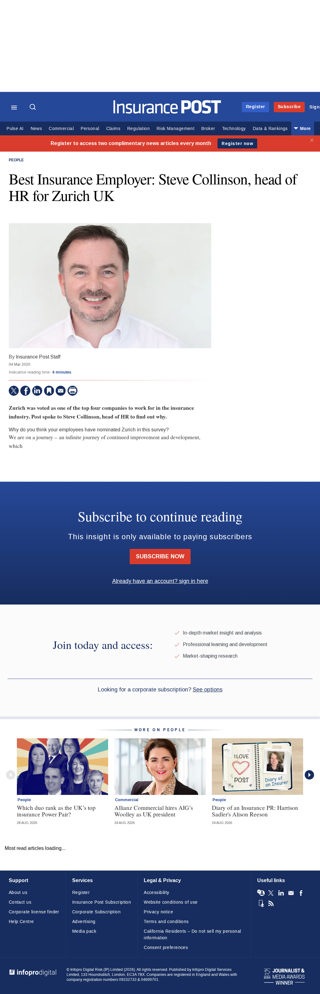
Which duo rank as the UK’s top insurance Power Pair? (56, 810)
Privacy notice (158, 912)
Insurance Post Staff (38, 357)
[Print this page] (73, 391)
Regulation (138, 128)
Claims (113, 128)
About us (18, 893)
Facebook (301, 893)
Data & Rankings (270, 128)
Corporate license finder (34, 912)
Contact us (20, 902)
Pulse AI (15, 128)
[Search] (33, 108)
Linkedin (281, 893)
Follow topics (261, 893)
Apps (261, 903)
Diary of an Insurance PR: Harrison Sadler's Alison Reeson (255, 810)
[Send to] (61, 391)
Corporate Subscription (96, 912)
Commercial (61, 128)
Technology (234, 128)
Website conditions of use (171, 902)
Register (255, 106)
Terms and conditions (166, 922)
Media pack (84, 931)
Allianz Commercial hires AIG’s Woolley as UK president (153, 810)
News (36, 128)
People (16, 160)
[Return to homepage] (167, 112)
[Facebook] (25, 391)
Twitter (271, 893)
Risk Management (175, 128)
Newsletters (291, 893)
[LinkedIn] (37, 391)
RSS (271, 903)
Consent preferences (166, 948)
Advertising (84, 922)
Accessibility (156, 893)
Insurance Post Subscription (101, 902)
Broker (208, 128)
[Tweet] (14, 391)
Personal (90, 128)
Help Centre (21, 922)
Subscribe (289, 106)
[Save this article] (49, 391)
